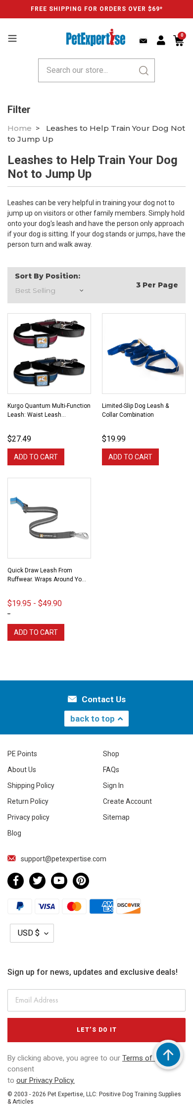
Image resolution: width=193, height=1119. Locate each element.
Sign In (113, 785)
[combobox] (96, 70)
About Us (21, 770)
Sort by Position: (47, 276)
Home (19, 128)
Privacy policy (28, 817)
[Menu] (12, 37)
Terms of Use (145, 1058)
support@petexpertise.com (63, 859)
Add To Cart (36, 457)
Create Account (127, 801)
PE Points (22, 754)
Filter (19, 109)
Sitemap (116, 817)
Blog (14, 833)
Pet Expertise (65, 1094)
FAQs (111, 770)
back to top (92, 719)
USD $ (29, 933)
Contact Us (104, 699)
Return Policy (27, 801)
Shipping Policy (30, 785)
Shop (111, 754)
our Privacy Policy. (45, 1080)
